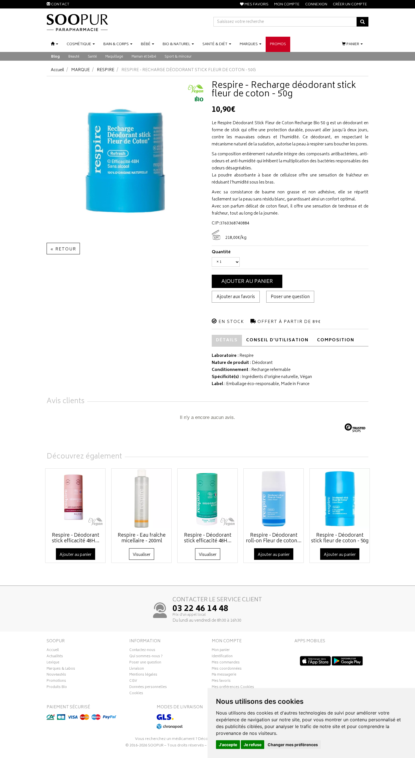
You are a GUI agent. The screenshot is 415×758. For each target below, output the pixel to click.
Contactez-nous (142, 650)
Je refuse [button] (252, 744)
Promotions (56, 681)
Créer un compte (350, 4)
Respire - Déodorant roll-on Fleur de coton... (274, 538)
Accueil (57, 70)
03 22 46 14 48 (200, 609)
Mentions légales (143, 675)
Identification (222, 656)
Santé (92, 57)
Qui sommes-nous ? (146, 656)
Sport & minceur (178, 57)
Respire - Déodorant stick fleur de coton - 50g (339, 538)
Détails (227, 340)
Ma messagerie (224, 675)
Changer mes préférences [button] (293, 744)
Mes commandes (226, 663)
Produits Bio (57, 687)
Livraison (136, 669)
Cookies (136, 693)
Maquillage (114, 57)
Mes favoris (221, 681)
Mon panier (221, 650)
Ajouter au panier (247, 281)
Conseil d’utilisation (277, 340)
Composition (335, 340)
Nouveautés (56, 675)
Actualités (55, 656)
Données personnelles (148, 687)
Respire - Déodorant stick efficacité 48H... (75, 538)
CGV (133, 681)
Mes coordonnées (227, 669)
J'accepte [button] (228, 744)
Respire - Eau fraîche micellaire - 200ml (142, 538)
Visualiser (141, 554)
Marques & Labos (61, 669)
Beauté (73, 57)
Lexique (53, 663)
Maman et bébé (144, 57)
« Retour (63, 249)
